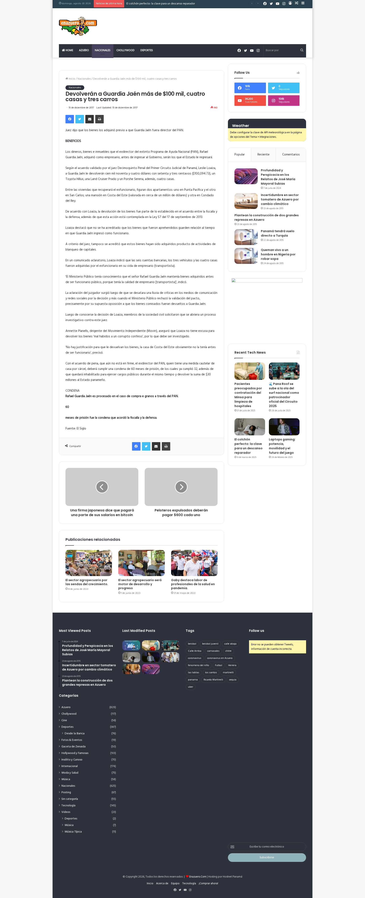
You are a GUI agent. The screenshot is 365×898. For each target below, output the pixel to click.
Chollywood (125, 50)
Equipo (175, 883)
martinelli (228, 672)
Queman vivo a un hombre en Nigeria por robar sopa (278, 254)
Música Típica (73, 832)
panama (193, 680)
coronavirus (194, 658)
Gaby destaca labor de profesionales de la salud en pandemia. (193, 584)
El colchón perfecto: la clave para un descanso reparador (248, 446)
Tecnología (68, 805)
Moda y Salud (69, 773)
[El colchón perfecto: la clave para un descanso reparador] (249, 427)
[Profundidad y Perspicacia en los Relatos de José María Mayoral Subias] (246, 176)
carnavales (213, 651)
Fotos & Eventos (71, 740)
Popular (239, 154)
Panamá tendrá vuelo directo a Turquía (277, 233)
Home (69, 50)
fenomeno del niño (198, 665)
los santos (211, 672)
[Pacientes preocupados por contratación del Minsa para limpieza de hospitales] (249, 371)
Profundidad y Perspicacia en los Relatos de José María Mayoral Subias (278, 177)
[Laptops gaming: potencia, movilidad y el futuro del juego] (284, 427)
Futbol (218, 665)
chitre (228, 651)
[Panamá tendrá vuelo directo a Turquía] (246, 237)
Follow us (256, 630)
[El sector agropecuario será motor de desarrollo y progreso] (141, 563)
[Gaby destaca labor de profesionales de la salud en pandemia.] (194, 563)
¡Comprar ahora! (208, 883)
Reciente (263, 154)
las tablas (193, 672)
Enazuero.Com (197, 877)
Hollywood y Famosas (74, 753)
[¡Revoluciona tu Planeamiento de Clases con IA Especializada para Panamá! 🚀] (131, 645)
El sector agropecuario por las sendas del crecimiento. (86, 582)
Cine (64, 720)
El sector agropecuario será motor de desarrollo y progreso (140, 584)
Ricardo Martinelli (213, 680)
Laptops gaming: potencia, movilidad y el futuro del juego (161, 3)
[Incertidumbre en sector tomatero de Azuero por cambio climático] (246, 201)
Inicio (71, 79)
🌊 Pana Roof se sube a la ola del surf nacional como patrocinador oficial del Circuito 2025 (284, 395)
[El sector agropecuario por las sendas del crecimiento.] (88, 563)
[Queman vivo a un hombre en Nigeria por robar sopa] (246, 256)
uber (190, 687)
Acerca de (162, 883)
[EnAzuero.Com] (78, 26)
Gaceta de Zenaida (73, 746)
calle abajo (230, 644)
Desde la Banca (74, 733)
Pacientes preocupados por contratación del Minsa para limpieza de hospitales (248, 395)
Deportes (146, 50)
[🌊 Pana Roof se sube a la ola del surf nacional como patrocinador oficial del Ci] (284, 371)
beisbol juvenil (210, 644)
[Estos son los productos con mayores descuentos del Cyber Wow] (131, 669)
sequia (232, 680)
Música (65, 779)
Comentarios (291, 154)
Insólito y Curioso (71, 760)
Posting (66, 792)
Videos (65, 812)
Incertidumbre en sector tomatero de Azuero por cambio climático (280, 199)
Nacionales (102, 50)
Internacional (69, 766)
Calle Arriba (194, 651)
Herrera (232, 665)
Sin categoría (69, 799)
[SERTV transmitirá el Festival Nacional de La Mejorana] (170, 657)
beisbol (192, 644)
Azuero (84, 50)
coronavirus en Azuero (220, 658)
